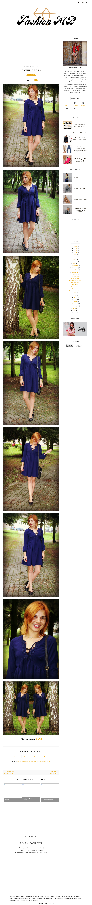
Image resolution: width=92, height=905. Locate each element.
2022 (75, 252)
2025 (75, 246)
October (75, 270)
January (75, 306)
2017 (74, 263)
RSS (83, 110)
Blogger (83, 105)
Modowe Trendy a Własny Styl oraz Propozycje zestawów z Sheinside (80, 149)
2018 (75, 261)
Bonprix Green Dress (75, 280)
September (75, 272)
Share (19, 757)
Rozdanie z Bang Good (79, 132)
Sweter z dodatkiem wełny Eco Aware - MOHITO (80, 210)
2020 (75, 257)
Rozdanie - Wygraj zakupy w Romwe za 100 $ (80, 138)
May (75, 297)
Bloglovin (67, 110)
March (75, 301)
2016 (74, 308)
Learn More (43, 903)
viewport (44, 761)
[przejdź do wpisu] (13, 785)
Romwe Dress (75, 287)
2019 (75, 259)
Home (6, 2)
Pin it (38, 757)
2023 (75, 250)
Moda (29, 761)
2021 (75, 255)
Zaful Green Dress (29, 799)
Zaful (39, 739)
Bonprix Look (75, 282)
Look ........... (10, 800)
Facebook (67, 105)
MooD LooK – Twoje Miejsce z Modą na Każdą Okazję (80, 159)
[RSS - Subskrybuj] (82, 2)
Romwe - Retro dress (75, 291)
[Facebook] (78, 2)
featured (24, 761)
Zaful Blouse (47, 800)
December (75, 265)
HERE (34, 80)
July (75, 293)
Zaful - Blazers (75, 278)
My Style (33, 761)
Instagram (75, 105)
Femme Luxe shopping (80, 199)
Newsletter (75, 110)
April (75, 299)
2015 (74, 310)
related (39, 761)
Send (48, 757)
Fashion (12, 2)
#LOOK (76, 177)
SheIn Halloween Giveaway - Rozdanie (80, 125)
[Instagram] (80, 2)
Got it (51, 903)
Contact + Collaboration (24, 2)
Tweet (29, 757)
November (75, 268)
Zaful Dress (75, 285)
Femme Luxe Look (79, 188)
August (75, 274)
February (75, 304)
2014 (75, 312)
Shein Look (75, 289)
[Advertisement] (31, 50)
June (75, 295)
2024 (75, 248)
